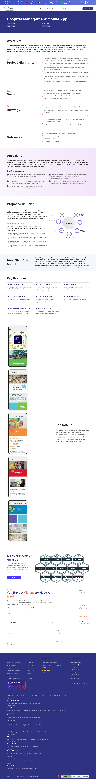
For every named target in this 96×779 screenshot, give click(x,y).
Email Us (90, 2)
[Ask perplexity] (12, 686)
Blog (29, 676)
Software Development (13, 670)
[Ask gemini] (16, 686)
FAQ (29, 681)
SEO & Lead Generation (13, 673)
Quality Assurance (12, 676)
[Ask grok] (19, 686)
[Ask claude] (23, 686)
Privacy (13, 776)
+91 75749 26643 (74, 679)
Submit (13, 644)
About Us (30, 662)
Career (30, 673)
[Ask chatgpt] (9, 686)
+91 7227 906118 (74, 674)
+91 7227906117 (85, 592)
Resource (30, 665)
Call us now (9, 749)
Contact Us (88, 8)
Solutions (72, 8)
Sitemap (30, 678)
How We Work (31, 670)
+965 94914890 (43, 2)
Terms (8, 776)
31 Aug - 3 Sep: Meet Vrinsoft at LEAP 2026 (73, 2)
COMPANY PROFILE (62, 641)
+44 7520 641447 (31, 2)
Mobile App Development (13, 662)
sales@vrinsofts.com (61, 633)
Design (9, 668)
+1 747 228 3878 (8, 2)
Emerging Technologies (13, 678)
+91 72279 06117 (54, 2)
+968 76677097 (11, 742)
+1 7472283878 (85, 600)
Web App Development (13, 665)
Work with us (14, 577)
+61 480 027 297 (20, 2)
